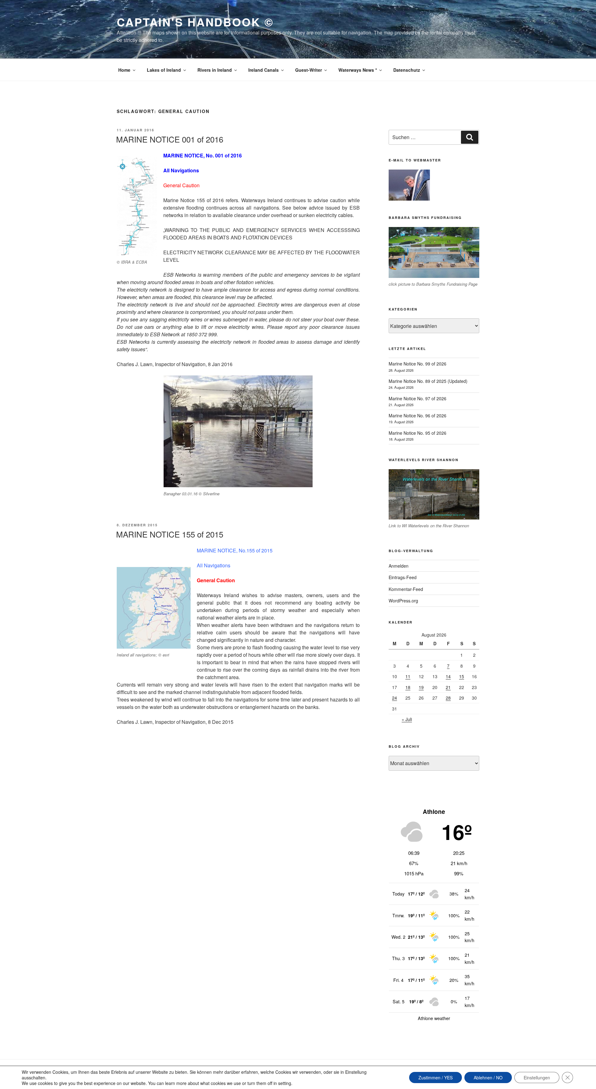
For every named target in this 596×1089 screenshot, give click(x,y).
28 (448, 698)
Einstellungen (537, 1077)
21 (448, 687)
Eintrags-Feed (403, 577)
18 (407, 687)
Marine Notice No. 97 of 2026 (417, 398)
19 (421, 687)
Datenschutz (406, 70)
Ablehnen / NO (488, 1077)
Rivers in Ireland (214, 70)
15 (461, 676)
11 (407, 676)
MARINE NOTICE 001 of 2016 (169, 139)
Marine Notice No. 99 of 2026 (417, 364)
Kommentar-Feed (406, 589)
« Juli (407, 719)
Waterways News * (357, 70)
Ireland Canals (263, 70)
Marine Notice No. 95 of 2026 (417, 433)
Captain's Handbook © (195, 22)
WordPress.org (403, 600)
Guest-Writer (308, 70)
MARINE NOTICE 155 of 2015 (169, 534)
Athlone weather (434, 1018)
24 (394, 698)
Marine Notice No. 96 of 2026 (417, 415)
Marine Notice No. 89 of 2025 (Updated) (428, 381)
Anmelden (399, 566)
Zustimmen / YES (435, 1077)
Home (124, 70)
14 (448, 676)
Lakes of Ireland (164, 70)
